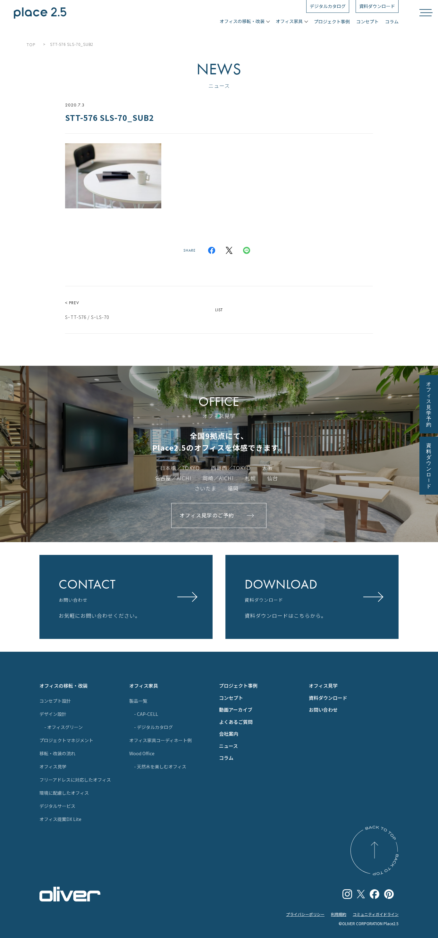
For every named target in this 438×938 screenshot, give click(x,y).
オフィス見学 (52, 766)
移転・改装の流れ (57, 753)
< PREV (87, 310)
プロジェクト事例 (332, 21)
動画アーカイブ (235, 709)
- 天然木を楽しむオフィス (160, 766)
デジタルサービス (57, 806)
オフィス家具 (143, 685)
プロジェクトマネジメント (66, 740)
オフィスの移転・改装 (63, 685)
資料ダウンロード (328, 697)
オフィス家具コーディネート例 (160, 740)
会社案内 (228, 733)
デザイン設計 (52, 714)
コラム (392, 21)
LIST (219, 310)
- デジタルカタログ (153, 727)
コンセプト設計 (55, 701)
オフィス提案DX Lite (60, 819)
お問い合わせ (323, 709)
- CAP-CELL (146, 714)
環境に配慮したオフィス (64, 793)
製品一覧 (138, 701)
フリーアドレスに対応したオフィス (75, 779)
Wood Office (142, 753)
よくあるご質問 (236, 721)
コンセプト (367, 21)
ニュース (228, 745)
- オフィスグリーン (63, 727)
